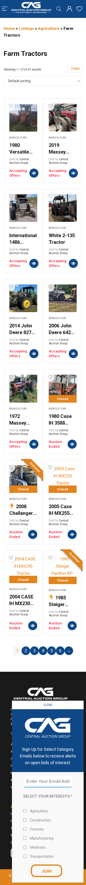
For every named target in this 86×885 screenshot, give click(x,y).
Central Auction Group (19, 161)
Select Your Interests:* (47, 796)
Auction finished (72, 444)
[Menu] (4, 9)
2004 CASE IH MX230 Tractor (21, 603)
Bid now (33, 173)
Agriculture (48, 28)
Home (9, 28)
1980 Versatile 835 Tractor (22, 151)
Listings (26, 28)
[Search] (58, 9)
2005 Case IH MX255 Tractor (60, 513)
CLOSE (47, 705)
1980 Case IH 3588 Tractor (60, 422)
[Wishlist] (79, 9)
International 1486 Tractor (23, 242)
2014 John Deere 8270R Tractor (23, 332)
